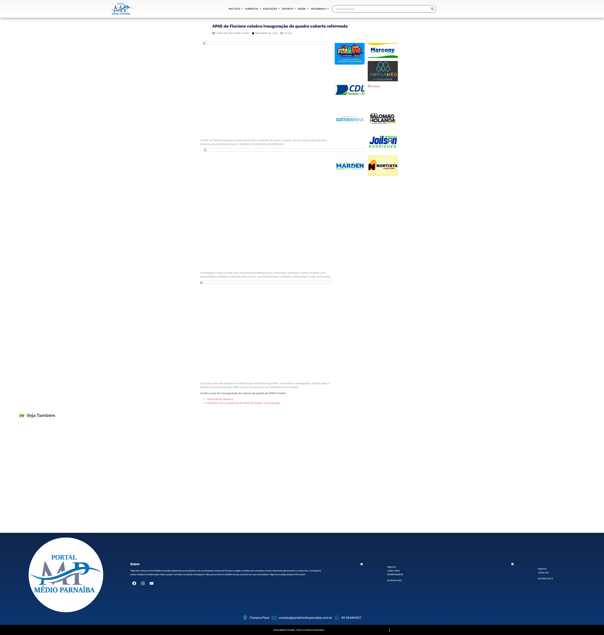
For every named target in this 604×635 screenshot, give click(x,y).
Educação (169, 434)
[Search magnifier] (432, 9)
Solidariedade (319, 458)
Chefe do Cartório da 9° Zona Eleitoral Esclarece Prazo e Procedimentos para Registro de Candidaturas (510, 435)
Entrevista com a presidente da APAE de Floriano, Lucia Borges (243, 403)
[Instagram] (143, 583)
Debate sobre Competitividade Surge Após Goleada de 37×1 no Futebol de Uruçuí (231, 462)
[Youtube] (151, 583)
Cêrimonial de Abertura (219, 399)
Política (450, 429)
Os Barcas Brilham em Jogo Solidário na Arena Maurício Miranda (358, 462)
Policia (26, 434)
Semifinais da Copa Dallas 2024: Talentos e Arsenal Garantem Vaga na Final (509, 462)
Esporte (309, 434)
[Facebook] (134, 583)
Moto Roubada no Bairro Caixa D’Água (54, 437)
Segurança (35, 458)
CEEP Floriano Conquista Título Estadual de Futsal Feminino (354, 437)
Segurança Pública (49, 458)
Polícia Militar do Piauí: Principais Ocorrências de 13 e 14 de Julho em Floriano (86, 462)
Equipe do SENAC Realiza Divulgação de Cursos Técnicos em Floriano (221, 437)
